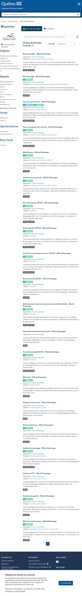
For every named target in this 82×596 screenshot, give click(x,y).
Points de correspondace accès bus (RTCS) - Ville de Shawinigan (47, 253)
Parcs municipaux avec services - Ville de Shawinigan (42, 127)
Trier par (51, 44)
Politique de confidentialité (15, 591)
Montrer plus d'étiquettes (8, 108)
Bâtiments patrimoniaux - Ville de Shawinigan (40, 521)
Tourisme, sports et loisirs (39, 59)
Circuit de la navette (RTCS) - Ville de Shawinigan (41, 352)
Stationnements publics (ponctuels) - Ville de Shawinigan (44, 331)
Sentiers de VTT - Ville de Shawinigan (37, 473)
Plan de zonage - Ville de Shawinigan (36, 76)
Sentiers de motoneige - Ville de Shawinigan (39, 448)
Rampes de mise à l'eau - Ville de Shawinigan (39, 402)
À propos (50, 28)
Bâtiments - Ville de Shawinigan (34, 377)
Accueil (3, 21)
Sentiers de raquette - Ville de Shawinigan (38, 496)
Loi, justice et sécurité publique (58, 84)
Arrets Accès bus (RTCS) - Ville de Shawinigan (40, 279)
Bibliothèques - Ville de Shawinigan (36, 152)
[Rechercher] (77, 14)
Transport (50, 59)
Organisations (13, 21)
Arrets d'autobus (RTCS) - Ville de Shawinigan (40, 228)
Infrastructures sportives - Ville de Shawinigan (40, 177)
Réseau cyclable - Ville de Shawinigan (37, 54)
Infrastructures (35, 135)
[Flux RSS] (32, 45)
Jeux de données (32, 28)
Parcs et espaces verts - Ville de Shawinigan (39, 102)
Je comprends (65, 583)
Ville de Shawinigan (27, 21)
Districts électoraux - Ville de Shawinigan (38, 425)
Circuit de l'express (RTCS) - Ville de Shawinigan (40, 203)
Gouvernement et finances (39, 84)
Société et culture (46, 160)
